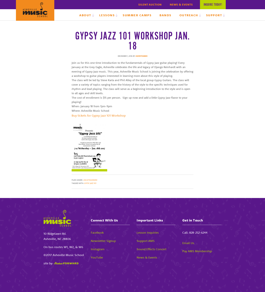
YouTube (97, 257)
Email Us (188, 243)
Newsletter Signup (103, 241)
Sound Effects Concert (151, 249)
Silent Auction (150, 4)
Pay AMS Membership (197, 251)
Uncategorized (90, 180)
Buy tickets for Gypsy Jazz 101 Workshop (99, 115)
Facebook (97, 232)
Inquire (213, 5)
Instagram (97, 249)
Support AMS (146, 241)
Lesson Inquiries (148, 232)
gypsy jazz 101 (90, 183)
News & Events (181, 4)
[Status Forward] (66, 263)
